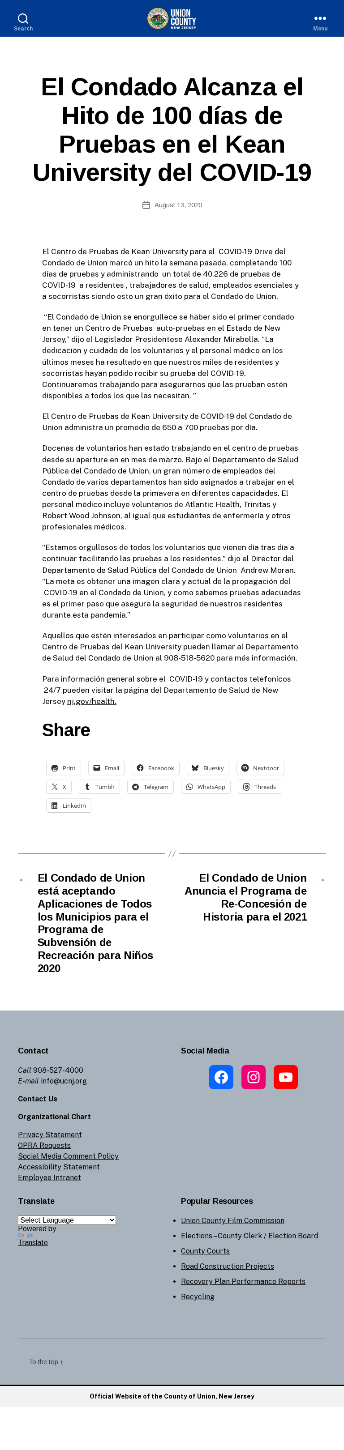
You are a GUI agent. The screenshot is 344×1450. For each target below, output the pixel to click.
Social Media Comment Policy (68, 1156)
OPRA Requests (44, 1145)
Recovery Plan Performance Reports (243, 1281)
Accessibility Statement (59, 1167)
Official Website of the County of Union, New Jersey (172, 1396)
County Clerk (240, 1236)
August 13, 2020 (178, 205)
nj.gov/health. (91, 701)
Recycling (198, 1296)
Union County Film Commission (232, 1220)
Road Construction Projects (227, 1266)
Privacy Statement (50, 1134)
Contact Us (37, 1099)
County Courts (205, 1251)
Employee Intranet (49, 1177)
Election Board (293, 1236)
